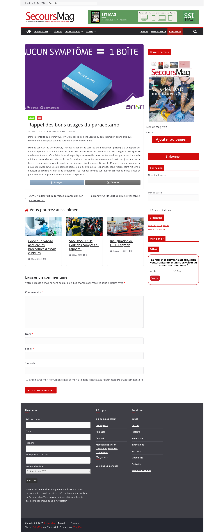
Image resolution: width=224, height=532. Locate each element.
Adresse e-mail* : (35, 419)
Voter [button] (154, 278)
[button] (49, 31)
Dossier (135, 425)
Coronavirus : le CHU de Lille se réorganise (115, 196)
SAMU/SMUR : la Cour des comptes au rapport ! (84, 245)
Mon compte (158, 31)
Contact (100, 438)
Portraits (136, 464)
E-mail (29, 348)
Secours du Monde (141, 470)
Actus (89, 31)
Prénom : (30, 442)
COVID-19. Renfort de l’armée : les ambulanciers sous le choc (56, 198)
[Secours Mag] (28, 31)
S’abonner (175, 31)
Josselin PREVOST (38, 131)
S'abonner (173, 156)
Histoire (136, 431)
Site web (30, 363)
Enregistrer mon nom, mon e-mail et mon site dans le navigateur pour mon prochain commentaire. (86, 379)
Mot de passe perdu (158, 225)
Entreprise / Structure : (37, 454)
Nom (29, 334)
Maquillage (137, 457)
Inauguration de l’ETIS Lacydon (121, 243)
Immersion (137, 438)
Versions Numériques (107, 465)
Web (39, 118)
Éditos (58, 31)
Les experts (102, 425)
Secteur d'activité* (35, 466)
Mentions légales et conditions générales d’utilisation (107, 448)
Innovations (138, 444)
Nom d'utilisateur (157, 175)
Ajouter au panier (171, 139)
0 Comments (69, 131)
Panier (144, 31)
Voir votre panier (156, 229)
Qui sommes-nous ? (106, 418)
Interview (136, 451)
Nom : (29, 431)
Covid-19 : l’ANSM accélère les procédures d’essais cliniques (42, 247)
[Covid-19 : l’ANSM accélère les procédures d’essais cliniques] (43, 219)
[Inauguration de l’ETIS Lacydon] (125, 219)
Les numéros (72, 31)
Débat (135, 418)
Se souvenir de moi (161, 210)
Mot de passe (155, 192)
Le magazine (41, 31)
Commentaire (34, 292)
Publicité (100, 431)
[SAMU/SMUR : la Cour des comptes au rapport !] (84, 219)
